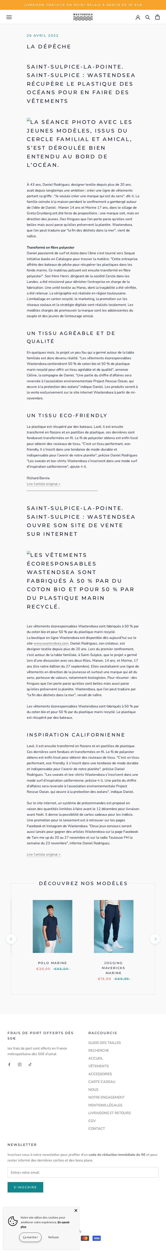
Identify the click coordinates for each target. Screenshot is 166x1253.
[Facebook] (9, 1064)
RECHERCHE (98, 1050)
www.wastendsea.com (51, 643)
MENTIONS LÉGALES (105, 1105)
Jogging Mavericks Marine (113, 968)
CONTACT (96, 1128)
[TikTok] (30, 1064)
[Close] (76, 1210)
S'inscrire (25, 1187)
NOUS (93, 1089)
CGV (92, 1121)
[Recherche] (147, 17)
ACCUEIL (95, 1058)
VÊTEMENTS (98, 1066)
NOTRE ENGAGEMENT (106, 1097)
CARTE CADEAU (101, 1081)
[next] (155, 939)
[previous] (11, 939)
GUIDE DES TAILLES (104, 1042)
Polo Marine (52, 963)
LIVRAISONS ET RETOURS (109, 1113)
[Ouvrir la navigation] (9, 17)
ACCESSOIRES (100, 1074)
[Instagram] (19, 1064)
